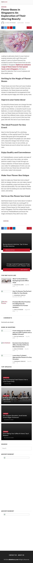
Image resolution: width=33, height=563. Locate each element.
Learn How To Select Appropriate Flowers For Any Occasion (22, 357)
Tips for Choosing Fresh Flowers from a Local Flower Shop (15, 380)
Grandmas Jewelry (20, 295)
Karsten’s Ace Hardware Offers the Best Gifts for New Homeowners (21, 344)
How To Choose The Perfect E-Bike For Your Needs (22, 292)
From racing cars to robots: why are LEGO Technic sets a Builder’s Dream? (22, 332)
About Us (21, 555)
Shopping (3, 6)
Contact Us (13, 555)
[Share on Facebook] (2, 27)
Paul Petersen (11, 22)
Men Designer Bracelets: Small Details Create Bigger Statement (15, 416)
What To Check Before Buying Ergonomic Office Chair (21, 280)
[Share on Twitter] (5, 27)
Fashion (5, 413)
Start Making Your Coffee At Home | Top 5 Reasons (16, 434)
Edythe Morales (19, 336)
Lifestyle (6, 377)
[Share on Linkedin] (14, 27)
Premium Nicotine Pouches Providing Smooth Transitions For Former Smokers (21, 304)
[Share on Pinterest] (11, 27)
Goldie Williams (19, 284)
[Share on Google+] (8, 27)
